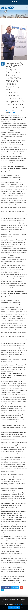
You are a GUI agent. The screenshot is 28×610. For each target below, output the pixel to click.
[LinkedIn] (14, 1)
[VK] (16, 1)
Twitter (16, 569)
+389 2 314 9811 (11, 3)
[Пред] (9, 580)
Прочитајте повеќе (18, 604)
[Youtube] (12, 1)
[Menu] (21, 7)
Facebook (6, 569)
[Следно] (18, 580)
